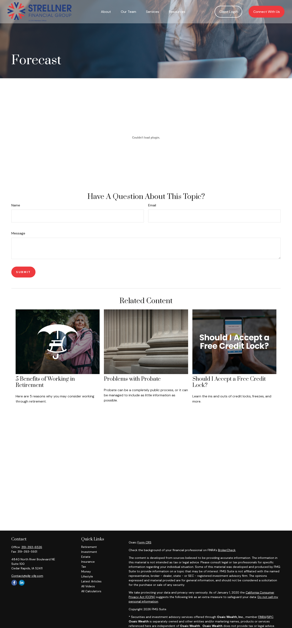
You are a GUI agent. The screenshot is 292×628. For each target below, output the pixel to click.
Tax (83, 566)
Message (18, 233)
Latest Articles (91, 581)
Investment (89, 552)
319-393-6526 (31, 547)
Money (86, 571)
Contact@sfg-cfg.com (27, 576)
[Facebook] (14, 583)
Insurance (88, 562)
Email (152, 205)
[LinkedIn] (22, 583)
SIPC (270, 617)
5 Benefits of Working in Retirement (45, 382)
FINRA (262, 617)
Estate (85, 557)
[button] (106, 11)
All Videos (88, 586)
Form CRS (144, 542)
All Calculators (91, 591)
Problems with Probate (132, 379)
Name (15, 205)
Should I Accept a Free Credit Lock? (229, 382)
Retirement (89, 547)
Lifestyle (87, 576)
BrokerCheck (227, 550)
